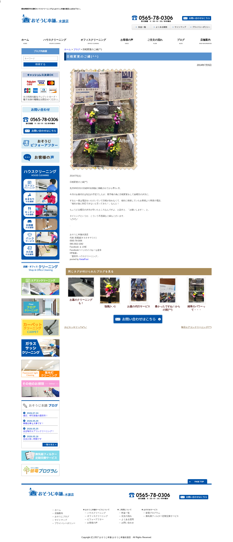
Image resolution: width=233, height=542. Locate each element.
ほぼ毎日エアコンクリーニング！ (38, 431)
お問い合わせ (127, 523)
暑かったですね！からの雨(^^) (167, 308)
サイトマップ (61, 520)
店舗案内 (205, 39)
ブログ (181, 39)
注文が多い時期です (32, 439)
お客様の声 (126, 39)
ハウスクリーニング (54, 39)
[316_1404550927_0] (103, 170)
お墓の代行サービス (138, 306)
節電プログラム (153, 513)
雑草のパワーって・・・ (196, 308)
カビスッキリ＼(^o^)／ (75, 327)
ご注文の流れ (155, 39)
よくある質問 (127, 519)
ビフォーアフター (95, 519)
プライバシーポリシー (65, 523)
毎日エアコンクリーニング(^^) (196, 327)
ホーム (25, 39)
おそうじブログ (62, 516)
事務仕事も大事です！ (33, 423)
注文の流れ (126, 516)
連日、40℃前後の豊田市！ (35, 415)
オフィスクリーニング (93, 39)
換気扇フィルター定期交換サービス (162, 516)
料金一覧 (125, 513)
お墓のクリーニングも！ (81, 301)
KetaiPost (83, 259)
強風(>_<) (109, 306)
